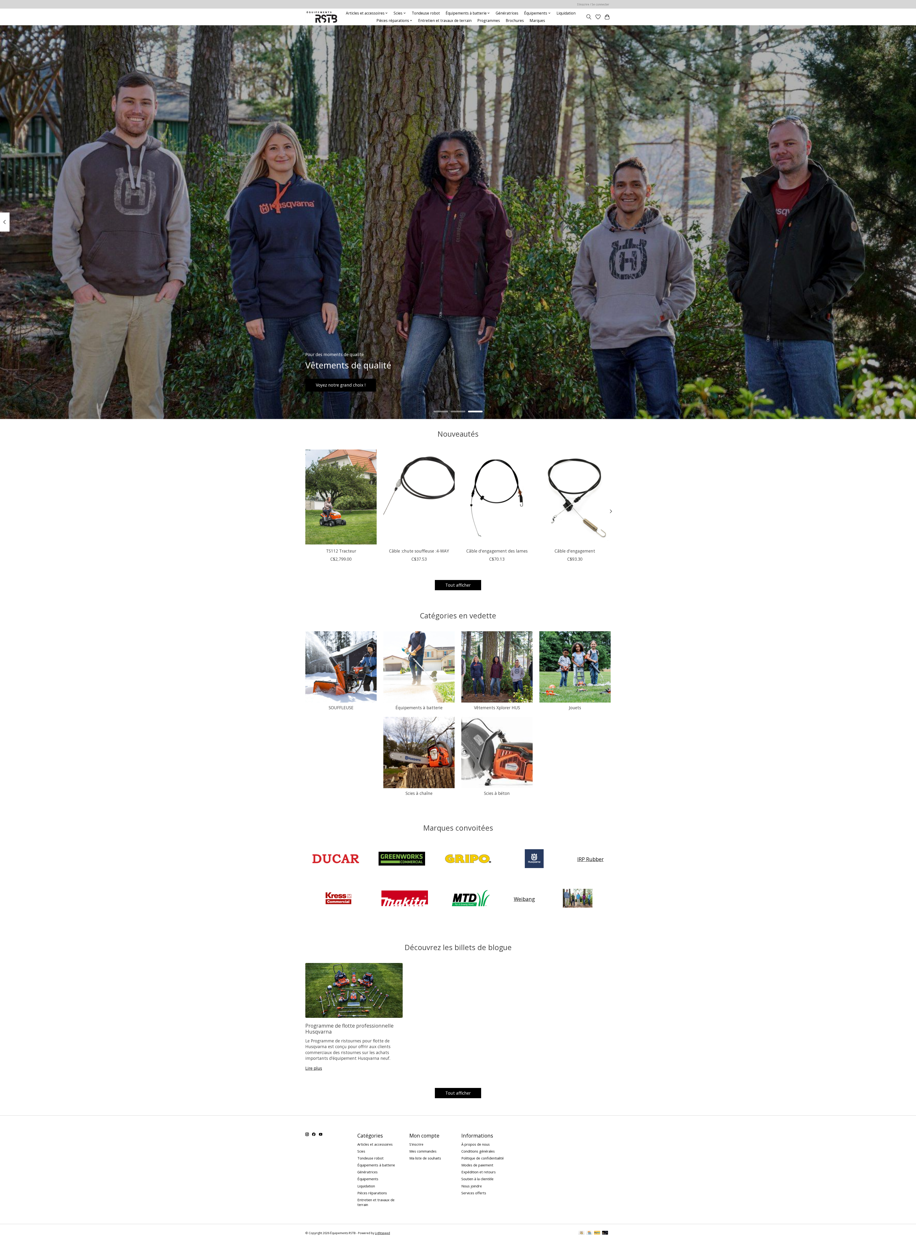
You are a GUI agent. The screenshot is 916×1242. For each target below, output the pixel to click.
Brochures (515, 20)
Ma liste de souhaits (425, 1158)
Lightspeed (382, 1233)
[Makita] (404, 899)
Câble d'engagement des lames (497, 551)
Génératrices (507, 13)
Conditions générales (478, 1151)
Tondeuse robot (426, 13)
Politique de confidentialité (482, 1158)
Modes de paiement (477, 1165)
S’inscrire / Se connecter (593, 4)
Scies (361, 1151)
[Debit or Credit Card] (605, 1233)
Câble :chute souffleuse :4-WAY (419, 551)
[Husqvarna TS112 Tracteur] (341, 497)
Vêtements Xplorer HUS (497, 707)
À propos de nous (475, 1144)
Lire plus (313, 1068)
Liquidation (566, 13)
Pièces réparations (372, 1192)
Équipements (367, 1178)
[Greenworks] (402, 859)
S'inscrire (416, 1144)
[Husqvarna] (534, 859)
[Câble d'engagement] (575, 497)
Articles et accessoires (375, 1144)
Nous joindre (471, 1186)
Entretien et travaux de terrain (445, 20)
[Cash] (581, 1233)
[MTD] (471, 899)
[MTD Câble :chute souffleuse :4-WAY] (419, 497)
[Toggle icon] (588, 17)
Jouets (575, 707)
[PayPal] (597, 1233)
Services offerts (473, 1192)
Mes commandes (423, 1151)
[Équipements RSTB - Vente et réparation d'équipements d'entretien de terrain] (321, 16)
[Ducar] (335, 859)
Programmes (488, 20)
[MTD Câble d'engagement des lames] (497, 497)
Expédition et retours (478, 1172)
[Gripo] (468, 859)
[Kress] (338, 899)
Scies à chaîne (419, 793)
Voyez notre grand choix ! (340, 385)
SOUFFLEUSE (341, 707)
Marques (537, 20)
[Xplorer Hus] (578, 899)
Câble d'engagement (575, 551)
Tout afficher (458, 585)
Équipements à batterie (419, 707)
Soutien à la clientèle (477, 1178)
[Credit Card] (589, 1233)
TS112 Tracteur (341, 551)
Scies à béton (497, 793)
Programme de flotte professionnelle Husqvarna (349, 1028)
